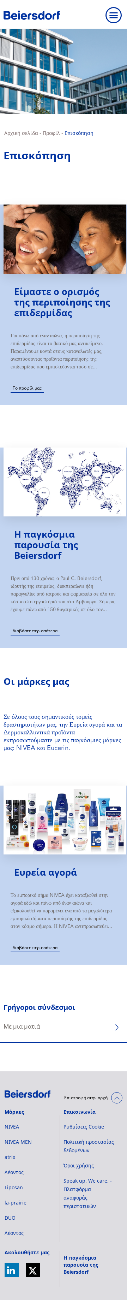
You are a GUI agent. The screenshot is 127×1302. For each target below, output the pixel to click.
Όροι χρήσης (79, 1165)
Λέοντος (14, 1172)
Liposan (14, 1187)
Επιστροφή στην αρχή (86, 1098)
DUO (10, 1217)
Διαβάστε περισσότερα (35, 631)
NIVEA (12, 1126)
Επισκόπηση (79, 133)
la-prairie (15, 1202)
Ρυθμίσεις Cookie (84, 1126)
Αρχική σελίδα (21, 133)
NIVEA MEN (18, 1141)
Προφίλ (51, 133)
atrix (10, 1157)
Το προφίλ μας (27, 388)
